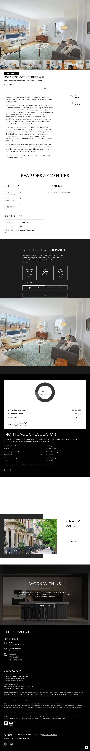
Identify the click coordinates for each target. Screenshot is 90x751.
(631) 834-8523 (14, 650)
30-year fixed (51, 448)
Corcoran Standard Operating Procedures (18, 686)
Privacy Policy (27, 738)
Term (48, 446)
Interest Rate (9, 458)
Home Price (9, 446)
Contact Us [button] (45, 606)
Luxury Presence (49, 735)
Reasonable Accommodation (14, 688)
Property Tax (51, 452)
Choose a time (27, 283)
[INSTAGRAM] (6, 744)
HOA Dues (50, 458)
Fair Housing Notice (11, 684)
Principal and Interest (19, 410)
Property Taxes (16, 413)
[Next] (71, 273)
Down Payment (10, 452)
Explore (73, 541)
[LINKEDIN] (11, 744)
